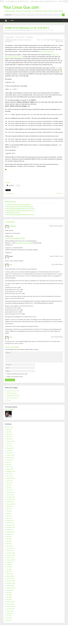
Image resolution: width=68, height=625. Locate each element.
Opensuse (58, 41)
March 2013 (9, 476)
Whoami (8, 400)
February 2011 (10, 520)
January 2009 (10, 578)
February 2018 (10, 441)
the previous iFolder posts (46, 51)
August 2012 (9, 480)
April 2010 (9, 543)
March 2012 (9, 490)
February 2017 (10, 448)
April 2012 (9, 487)
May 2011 (9, 513)
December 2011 (10, 497)
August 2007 (9, 613)
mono (61, 39)
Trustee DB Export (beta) (12, 395)
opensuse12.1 (28, 39)
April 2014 (9, 464)
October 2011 (10, 501)
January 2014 (10, 469)
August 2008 (9, 590)
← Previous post (9, 193)
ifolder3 (28, 30)
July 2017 (8, 443)
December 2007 (10, 606)
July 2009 (8, 564)
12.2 (44, 39)
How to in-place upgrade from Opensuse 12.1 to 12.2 (20, 210)
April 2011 (9, 515)
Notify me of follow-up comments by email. (17, 374)
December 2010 (10, 525)
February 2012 (10, 492)
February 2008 (10, 601)
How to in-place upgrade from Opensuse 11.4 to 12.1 (20, 214)
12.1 (42, 39)
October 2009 (10, 557)
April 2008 (9, 599)
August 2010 (9, 534)
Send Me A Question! (11, 393)
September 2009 (10, 560)
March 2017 (9, 446)
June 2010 (9, 539)
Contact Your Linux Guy (12, 390)
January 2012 (10, 494)
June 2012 (9, 483)
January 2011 (10, 522)
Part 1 (57, 68)
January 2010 (10, 550)
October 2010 (10, 529)
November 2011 (10, 499)
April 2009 (9, 571)
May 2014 (9, 462)
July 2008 (8, 592)
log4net (57, 39)
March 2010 (9, 546)
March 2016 (9, 452)
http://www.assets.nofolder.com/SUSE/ (15, 238)
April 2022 (9, 429)
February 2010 (10, 548)
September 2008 (10, 588)
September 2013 (10, 471)
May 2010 (9, 541)
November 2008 (10, 583)
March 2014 (9, 466)
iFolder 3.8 (52, 39)
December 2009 (10, 553)
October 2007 (10, 611)
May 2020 (9, 436)
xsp (62, 41)
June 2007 (9, 618)
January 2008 (10, 604)
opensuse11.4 (20, 39)
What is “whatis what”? (12, 397)
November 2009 (10, 555)
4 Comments (30, 37)
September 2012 (10, 478)
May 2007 (9, 620)
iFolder (47, 39)
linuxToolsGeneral (21, 30)
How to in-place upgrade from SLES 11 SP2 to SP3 (19, 206)
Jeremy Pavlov (10, 37)
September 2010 (10, 532)
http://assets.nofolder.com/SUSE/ (24, 243)
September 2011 (10, 504)
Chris (10, 264)
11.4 (39, 39)
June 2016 (9, 450)
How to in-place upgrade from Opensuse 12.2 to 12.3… (20, 208)
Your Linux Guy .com (21, 7)
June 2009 (9, 567)
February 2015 (10, 457)
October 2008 (10, 585)
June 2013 (9, 473)
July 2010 (8, 536)
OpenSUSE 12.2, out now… (13, 212)
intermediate (14, 39)
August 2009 (9, 562)
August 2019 (9, 439)
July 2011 (8, 508)
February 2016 (10, 455)
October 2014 (10, 459)
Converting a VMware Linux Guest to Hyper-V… (19, 204)
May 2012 (9, 485)
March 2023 (9, 427)
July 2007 (8, 615)
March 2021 (9, 434)
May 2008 (9, 597)
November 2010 (10, 527)
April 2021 (9, 432)
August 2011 (9, 506)
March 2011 (9, 518)
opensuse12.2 (8, 41)
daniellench (12, 226)
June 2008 (9, 594)
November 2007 (10, 608)
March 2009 (9, 574)
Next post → (59, 193)
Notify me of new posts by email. (15, 376)
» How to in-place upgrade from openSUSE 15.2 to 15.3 (38, 1)
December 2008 (10, 581)
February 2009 (10, 576)
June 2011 (9, 511)
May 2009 (9, 569)
